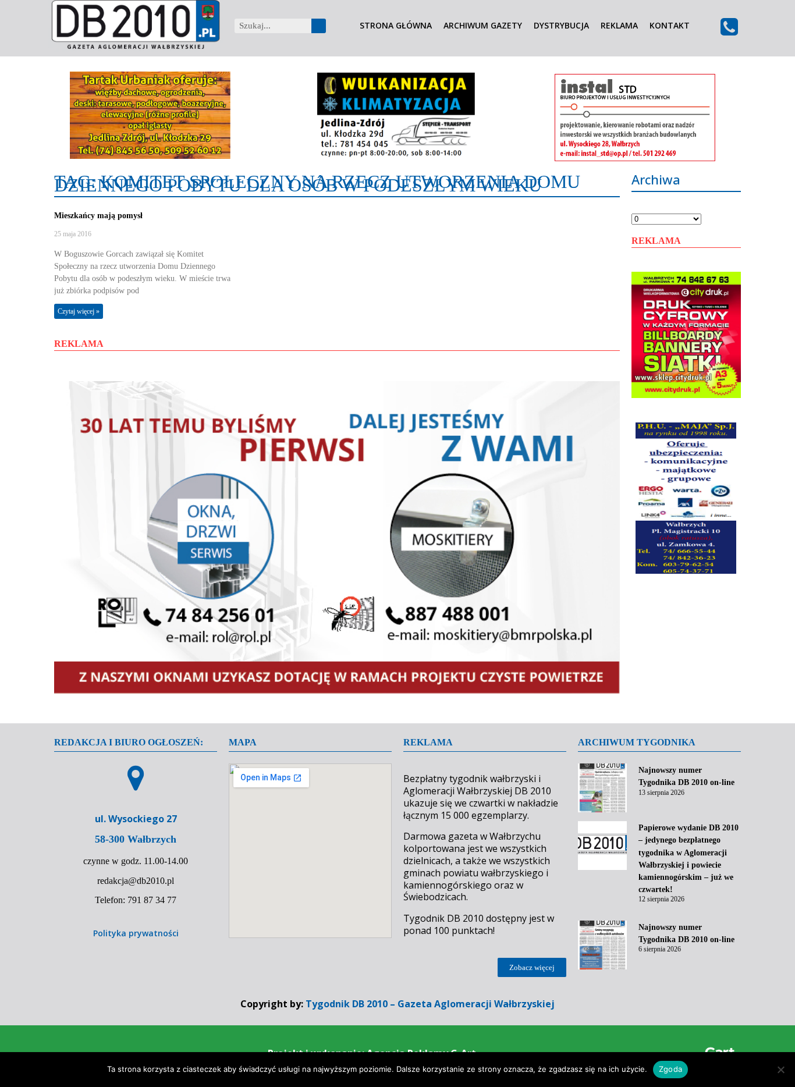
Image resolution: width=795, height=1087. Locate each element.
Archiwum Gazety (482, 26)
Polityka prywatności (136, 933)
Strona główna (396, 26)
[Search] (318, 26)
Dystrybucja (561, 26)
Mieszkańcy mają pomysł (98, 215)
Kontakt (670, 26)
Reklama (619, 26)
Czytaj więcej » (79, 311)
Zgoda (670, 1069)
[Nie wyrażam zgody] (780, 1069)
